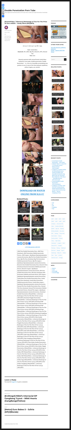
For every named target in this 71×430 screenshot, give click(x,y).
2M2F (56, 218)
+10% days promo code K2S (32, 247)
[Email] (3, 10)
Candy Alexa (7, 39)
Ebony (59, 235)
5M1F (64, 221)
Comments (55, 272)
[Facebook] (3, 5)
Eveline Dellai (54, 238)
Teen (52, 255)
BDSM (52, 228)
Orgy (53, 208)
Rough (58, 250)
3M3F (52, 221)
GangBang (54, 207)
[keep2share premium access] (58, 31)
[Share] (3, 16)
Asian (52, 226)
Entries (54, 271)
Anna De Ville (60, 223)
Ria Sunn (53, 250)
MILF (64, 243)
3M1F (60, 218)
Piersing (53, 248)
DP (5, 34)
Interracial (53, 243)
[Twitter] (3, 8)
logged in (14, 382)
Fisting (60, 238)
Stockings (53, 252)
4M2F (60, 221)
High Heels (57, 240)
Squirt (62, 250)
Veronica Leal (54, 257)
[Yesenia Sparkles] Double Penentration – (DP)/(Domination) (58, 183)
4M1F (56, 221)
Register (54, 268)
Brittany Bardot (54, 231)
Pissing (58, 248)
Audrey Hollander (59, 226)
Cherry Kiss (61, 233)
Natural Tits (7, 40)
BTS (10, 37)
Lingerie (59, 243)
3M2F (63, 218)
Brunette (7, 37)
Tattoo (64, 252)
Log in (53, 269)
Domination (54, 235)
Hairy (52, 240)
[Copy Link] (3, 13)
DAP (53, 202)
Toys (56, 255)
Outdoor (60, 245)
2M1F (6, 36)
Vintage (61, 257)
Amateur (53, 223)
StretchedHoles (8, 30)
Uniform (60, 255)
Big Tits (9, 36)
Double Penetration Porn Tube (20, 10)
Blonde (62, 228)
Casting (56, 233)
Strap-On (59, 252)
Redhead (63, 248)
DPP (53, 205)
